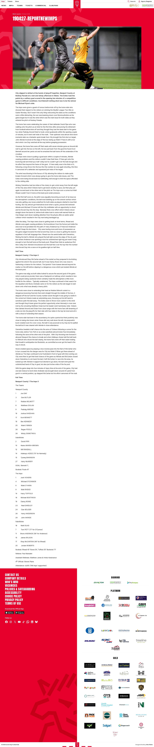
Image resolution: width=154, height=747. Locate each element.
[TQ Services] (124, 641)
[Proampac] (132, 583)
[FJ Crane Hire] (141, 680)
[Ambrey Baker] (106, 665)
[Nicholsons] (124, 630)
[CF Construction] (89, 680)
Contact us (12, 574)
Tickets (9, 1)
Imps (3, 1)
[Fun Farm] (89, 688)
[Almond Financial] (106, 598)
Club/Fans (53, 5)
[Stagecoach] (124, 726)
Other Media (149, 744)
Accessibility (13, 592)
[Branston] (98, 582)
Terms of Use (13, 603)
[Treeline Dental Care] (141, 641)
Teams (20, 5)
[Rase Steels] (124, 715)
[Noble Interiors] (141, 704)
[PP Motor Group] (106, 715)
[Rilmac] (89, 641)
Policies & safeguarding (20, 589)
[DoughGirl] (89, 605)
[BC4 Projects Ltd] (124, 598)
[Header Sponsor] (148, 5)
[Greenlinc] (106, 616)
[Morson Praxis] (124, 704)
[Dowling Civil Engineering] (106, 605)
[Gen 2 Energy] (115, 583)
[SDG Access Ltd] (89, 726)
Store (17, 1)
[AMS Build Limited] (141, 665)
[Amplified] (124, 665)
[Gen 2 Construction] (89, 616)
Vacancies (11, 585)
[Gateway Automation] (124, 688)
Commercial (40, 5)
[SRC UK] (106, 641)
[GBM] (141, 605)
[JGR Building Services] (141, 696)
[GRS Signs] (106, 696)
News (3, 5)
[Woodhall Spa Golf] (141, 725)
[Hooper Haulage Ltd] (124, 616)
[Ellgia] (106, 680)
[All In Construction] (89, 598)
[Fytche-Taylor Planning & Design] (106, 687)
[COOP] (89, 630)
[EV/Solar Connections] (124, 680)
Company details (15, 578)
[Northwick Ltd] (141, 630)
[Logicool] (106, 630)
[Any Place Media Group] (89, 673)
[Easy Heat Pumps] (124, 605)
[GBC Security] (141, 687)
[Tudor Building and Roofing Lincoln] (115, 648)
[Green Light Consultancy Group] (89, 696)
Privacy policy (14, 599)
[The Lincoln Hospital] (106, 705)
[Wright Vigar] (115, 733)
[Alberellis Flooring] (89, 665)
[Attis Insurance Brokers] (106, 673)
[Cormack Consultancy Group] (141, 598)
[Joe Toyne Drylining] (89, 704)
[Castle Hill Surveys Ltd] (141, 673)
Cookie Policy (13, 596)
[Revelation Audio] (141, 715)
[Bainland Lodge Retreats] (124, 673)
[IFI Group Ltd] (141, 616)
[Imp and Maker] (124, 696)
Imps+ (11, 5)
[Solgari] (106, 726)
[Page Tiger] (89, 715)
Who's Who (11, 582)
